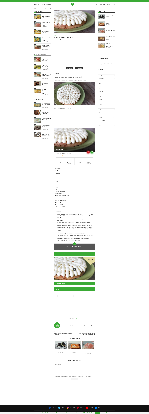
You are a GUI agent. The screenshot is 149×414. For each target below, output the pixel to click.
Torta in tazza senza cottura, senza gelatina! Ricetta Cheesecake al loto (46, 75)
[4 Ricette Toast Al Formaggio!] (74, 345)
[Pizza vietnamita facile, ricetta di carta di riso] (101, 38)
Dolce (96, 4)
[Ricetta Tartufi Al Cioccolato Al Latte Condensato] (37, 112)
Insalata (107, 99)
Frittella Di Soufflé (107, 94)
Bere (107, 73)
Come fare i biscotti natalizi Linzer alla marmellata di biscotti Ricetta (46, 135)
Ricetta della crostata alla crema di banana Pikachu (46, 39)
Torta (39, 4)
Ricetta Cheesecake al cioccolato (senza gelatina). (46, 83)
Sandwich (107, 122)
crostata (100, 4)
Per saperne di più (104, 412)
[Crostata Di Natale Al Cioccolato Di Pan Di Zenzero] (37, 47)
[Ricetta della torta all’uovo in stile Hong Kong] (37, 16)
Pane (104, 4)
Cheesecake (48, 4)
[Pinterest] (111, 63)
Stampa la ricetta (79, 68)
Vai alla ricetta (69, 68)
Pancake (107, 104)
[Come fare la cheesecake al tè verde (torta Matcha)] (37, 67)
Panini (107, 109)
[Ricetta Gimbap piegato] (61, 345)
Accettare (97, 412)
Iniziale (35, 8)
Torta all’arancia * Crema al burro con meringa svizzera (110, 45)
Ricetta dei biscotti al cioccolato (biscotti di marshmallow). (46, 127)
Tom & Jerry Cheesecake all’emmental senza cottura (45, 91)
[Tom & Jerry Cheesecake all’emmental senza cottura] (37, 91)
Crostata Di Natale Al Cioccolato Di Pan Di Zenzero (46, 46)
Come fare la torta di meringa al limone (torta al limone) (46, 31)
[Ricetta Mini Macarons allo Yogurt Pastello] (37, 120)
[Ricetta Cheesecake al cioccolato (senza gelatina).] (37, 83)
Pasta (107, 112)
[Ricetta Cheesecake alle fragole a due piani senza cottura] (37, 59)
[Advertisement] (74, 53)
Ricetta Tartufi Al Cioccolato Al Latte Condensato (45, 112)
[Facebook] (102, 63)
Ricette (107, 117)
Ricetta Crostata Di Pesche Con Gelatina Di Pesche (110, 30)
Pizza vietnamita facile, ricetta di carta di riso (110, 37)
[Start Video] (74, 269)
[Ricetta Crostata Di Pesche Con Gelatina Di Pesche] (88, 345)
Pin (88, 151)
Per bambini (107, 120)
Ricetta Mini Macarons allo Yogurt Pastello (46, 119)
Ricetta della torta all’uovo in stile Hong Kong (46, 16)
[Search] (112, 4)
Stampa (92, 151)
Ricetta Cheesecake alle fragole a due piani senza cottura (46, 59)
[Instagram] (108, 63)
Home (35, 4)
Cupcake (107, 86)
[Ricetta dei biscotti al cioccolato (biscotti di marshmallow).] (37, 127)
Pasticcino (108, 4)
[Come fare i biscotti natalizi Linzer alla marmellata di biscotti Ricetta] (37, 134)
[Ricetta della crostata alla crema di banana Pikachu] (37, 39)
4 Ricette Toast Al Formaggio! (109, 23)
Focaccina (107, 91)
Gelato (107, 96)
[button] (55, 93)
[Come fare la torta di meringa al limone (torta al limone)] (37, 32)
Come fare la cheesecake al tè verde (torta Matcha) (46, 67)
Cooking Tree (60, 39)
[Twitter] (105, 63)
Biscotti (43, 4)
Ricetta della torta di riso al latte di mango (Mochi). (46, 104)
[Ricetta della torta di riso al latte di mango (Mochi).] (37, 105)
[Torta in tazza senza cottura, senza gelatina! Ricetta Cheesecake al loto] (37, 74)
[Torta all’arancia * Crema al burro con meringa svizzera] (101, 45)
